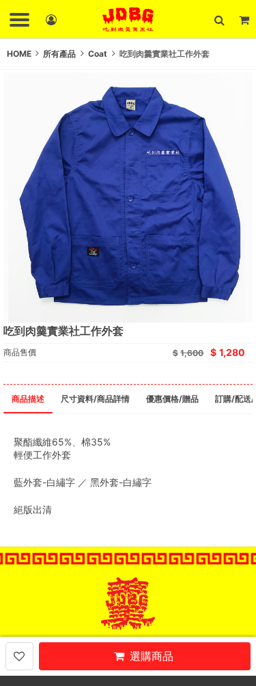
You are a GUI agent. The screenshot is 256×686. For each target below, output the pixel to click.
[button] (219, 19)
